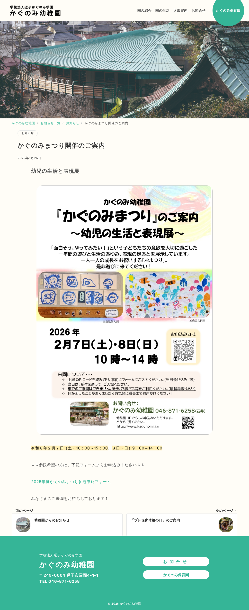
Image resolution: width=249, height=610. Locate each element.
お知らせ (28, 133)
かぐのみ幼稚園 (130, 603)
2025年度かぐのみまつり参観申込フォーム (71, 481)
